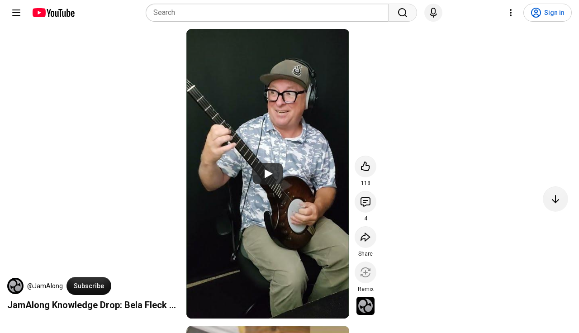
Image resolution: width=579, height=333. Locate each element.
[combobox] (269, 12)
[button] (15, 286)
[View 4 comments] (365, 202)
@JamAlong (45, 286)
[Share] (365, 237)
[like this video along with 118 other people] (365, 166)
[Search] (402, 13)
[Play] (267, 174)
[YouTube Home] (53, 12)
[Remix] (365, 272)
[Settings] (510, 12)
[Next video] (555, 199)
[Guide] (16, 12)
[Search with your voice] (433, 13)
